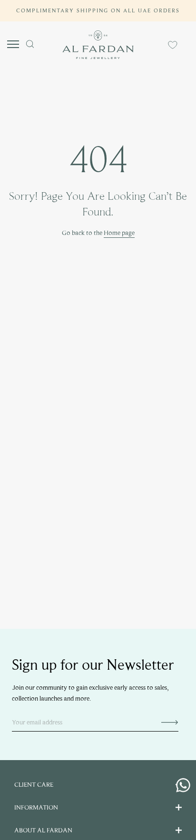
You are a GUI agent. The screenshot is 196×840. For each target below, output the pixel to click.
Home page (119, 232)
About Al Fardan (43, 830)
